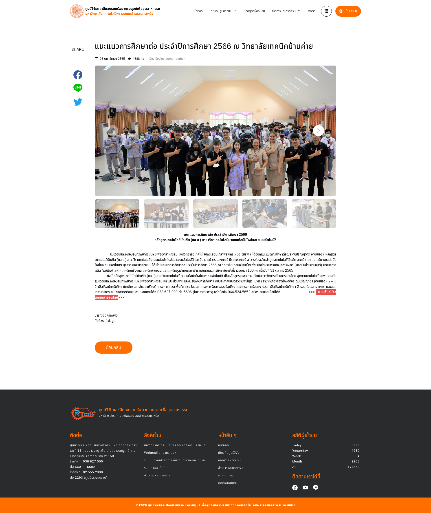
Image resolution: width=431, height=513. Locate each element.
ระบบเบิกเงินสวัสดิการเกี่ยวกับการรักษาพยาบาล (174, 460)
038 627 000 (86, 461)
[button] (318, 130)
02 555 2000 (86, 472)
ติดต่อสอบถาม (227, 483)
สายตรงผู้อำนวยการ (157, 475)
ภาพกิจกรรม (226, 475)
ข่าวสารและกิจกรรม (230, 468)
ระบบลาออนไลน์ (154, 468)
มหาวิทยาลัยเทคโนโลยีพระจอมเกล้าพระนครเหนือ (175, 445)
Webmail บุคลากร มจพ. (161, 452)
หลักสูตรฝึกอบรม (229, 460)
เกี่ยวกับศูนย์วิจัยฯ (229, 452)
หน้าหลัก (223, 445)
